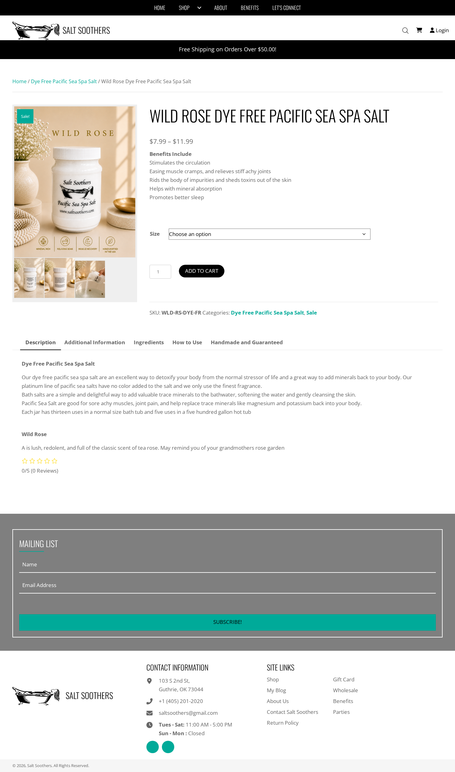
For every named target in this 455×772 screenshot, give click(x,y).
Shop (273, 679)
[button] (227, 622)
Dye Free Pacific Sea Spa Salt (64, 81)
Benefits (343, 701)
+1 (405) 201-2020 (181, 701)
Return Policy (283, 722)
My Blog (276, 690)
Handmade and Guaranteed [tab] (247, 342)
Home (19, 81)
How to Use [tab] (187, 342)
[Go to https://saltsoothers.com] (62, 30)
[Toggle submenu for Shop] (199, 8)
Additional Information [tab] (94, 342)
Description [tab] (40, 342)
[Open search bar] (405, 31)
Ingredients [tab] (149, 342)
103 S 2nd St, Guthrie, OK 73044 (181, 685)
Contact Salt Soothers (292, 711)
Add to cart (201, 270)
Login (442, 30)
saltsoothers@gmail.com (188, 712)
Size (155, 233)
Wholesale (345, 690)
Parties (341, 711)
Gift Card (343, 679)
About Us (278, 701)
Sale (311, 312)
